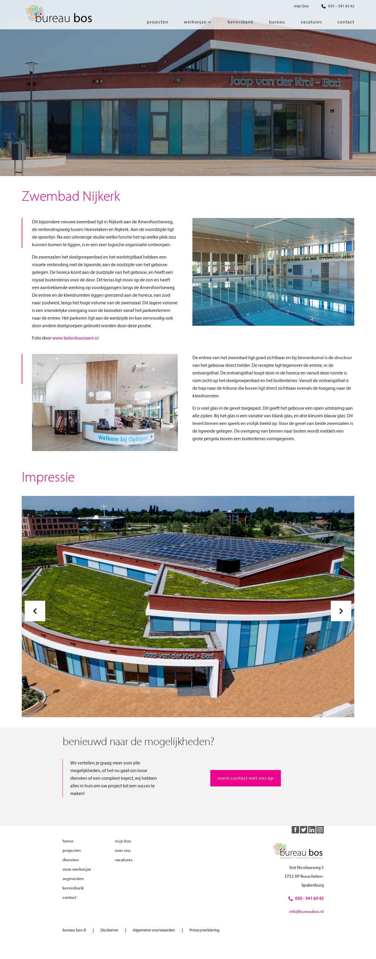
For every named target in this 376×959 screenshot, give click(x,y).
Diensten (71, 859)
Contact (69, 897)
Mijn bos (123, 841)
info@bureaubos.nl (306, 911)
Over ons (122, 850)
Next (341, 611)
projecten (72, 850)
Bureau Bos (58, 14)
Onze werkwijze (77, 869)
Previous (34, 611)
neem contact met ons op (245, 778)
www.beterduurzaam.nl (75, 338)
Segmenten (73, 878)
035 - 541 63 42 (309, 898)
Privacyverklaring (204, 930)
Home (68, 841)
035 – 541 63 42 (340, 6)
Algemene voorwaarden (154, 930)
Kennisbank (73, 888)
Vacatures (123, 859)
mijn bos (301, 6)
